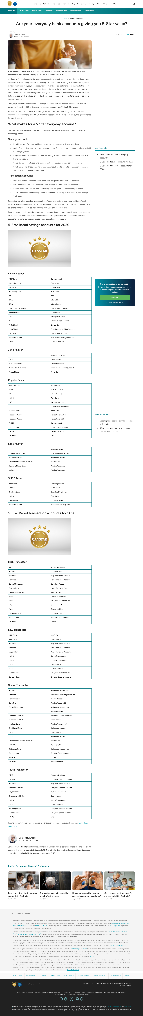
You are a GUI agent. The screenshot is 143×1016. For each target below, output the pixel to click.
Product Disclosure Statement (113, 1006)
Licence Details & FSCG (42, 992)
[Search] (134, 4)
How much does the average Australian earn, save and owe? (86, 894)
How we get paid (55, 992)
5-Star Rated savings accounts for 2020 (116, 162)
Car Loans (44, 976)
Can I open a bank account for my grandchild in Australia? (118, 894)
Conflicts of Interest (79, 992)
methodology (75, 949)
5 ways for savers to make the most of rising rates (54, 894)
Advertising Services (60, 994)
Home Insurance (100, 976)
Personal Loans (37, 11)
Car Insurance (115, 976)
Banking (126, 976)
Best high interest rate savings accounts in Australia (22, 894)
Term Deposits (89, 11)
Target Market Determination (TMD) (29, 934)
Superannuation (61, 11)
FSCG (92, 956)
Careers (99, 992)
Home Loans (24, 11)
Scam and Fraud (91, 992)
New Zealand (71, 994)
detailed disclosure (41, 926)
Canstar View (38, 984)
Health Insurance (76, 11)
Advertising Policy (67, 992)
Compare (114, 297)
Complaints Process (83, 994)
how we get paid (115, 926)
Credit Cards (49, 11)
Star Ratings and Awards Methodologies (115, 992)
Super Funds (68, 976)
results (84, 949)
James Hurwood (19, 34)
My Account (30, 984)
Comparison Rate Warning (117, 945)
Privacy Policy (20, 992)
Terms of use (29, 992)
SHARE (132, 34)
